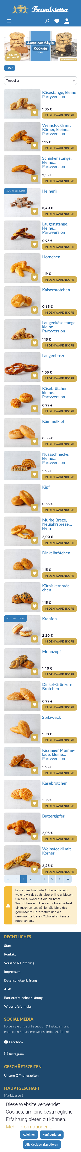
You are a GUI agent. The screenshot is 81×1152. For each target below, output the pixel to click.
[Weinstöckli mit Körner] (22, 860)
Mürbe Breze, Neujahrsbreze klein (55, 524)
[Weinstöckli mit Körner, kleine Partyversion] (22, 136)
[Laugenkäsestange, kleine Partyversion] (22, 334)
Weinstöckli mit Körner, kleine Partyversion (56, 129)
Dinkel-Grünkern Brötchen (57, 687)
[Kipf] (22, 498)
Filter (9, 68)
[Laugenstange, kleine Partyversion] (22, 235)
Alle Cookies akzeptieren (41, 1144)
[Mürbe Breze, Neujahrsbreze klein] (22, 531)
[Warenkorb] (74, 20)
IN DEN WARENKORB (59, 115)
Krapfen (49, 619)
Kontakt (10, 954)
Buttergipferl (53, 816)
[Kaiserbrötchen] (22, 301)
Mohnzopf (51, 652)
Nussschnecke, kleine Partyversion (55, 458)
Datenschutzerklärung (20, 980)
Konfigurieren (52, 1134)
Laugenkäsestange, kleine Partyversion (59, 326)
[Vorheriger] (7, 45)
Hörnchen (51, 257)
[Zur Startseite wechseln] (40, 9)
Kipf (46, 487)
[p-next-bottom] (60, 879)
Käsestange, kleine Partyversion (59, 95)
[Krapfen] (22, 630)
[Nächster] (74, 45)
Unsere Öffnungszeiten (21, 1075)
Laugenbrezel (54, 356)
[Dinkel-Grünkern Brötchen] (22, 696)
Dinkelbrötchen (56, 553)
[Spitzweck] (22, 728)
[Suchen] (47, 21)
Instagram (16, 1054)
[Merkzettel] (57, 21)
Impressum (12, 971)
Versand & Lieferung (19, 963)
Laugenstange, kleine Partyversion (55, 228)
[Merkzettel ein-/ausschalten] (33, 111)
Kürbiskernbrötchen (56, 588)
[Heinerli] (22, 202)
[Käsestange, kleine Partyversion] (22, 104)
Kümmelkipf (53, 422)
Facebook (16, 1042)
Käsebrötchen (55, 783)
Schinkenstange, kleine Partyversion (57, 162)
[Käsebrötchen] (22, 794)
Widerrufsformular (18, 1006)
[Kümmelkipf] (22, 432)
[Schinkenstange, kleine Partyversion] (22, 169)
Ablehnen (29, 1134)
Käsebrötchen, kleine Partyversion (55, 392)
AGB (7, 989)
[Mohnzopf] (22, 663)
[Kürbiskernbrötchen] (22, 597)
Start (7, 945)
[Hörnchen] (22, 268)
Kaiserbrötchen (56, 290)
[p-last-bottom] (68, 879)
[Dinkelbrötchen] (22, 564)
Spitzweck (51, 718)
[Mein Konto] (67, 21)
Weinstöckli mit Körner (56, 851)
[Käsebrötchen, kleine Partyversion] (22, 400)
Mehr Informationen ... (30, 1127)
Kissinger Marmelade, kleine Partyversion (58, 754)
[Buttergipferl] (22, 827)
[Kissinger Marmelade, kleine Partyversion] (22, 761)
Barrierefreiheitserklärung (23, 998)
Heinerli (49, 191)
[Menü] (9, 21)
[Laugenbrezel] (22, 367)
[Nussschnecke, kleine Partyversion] (22, 465)
